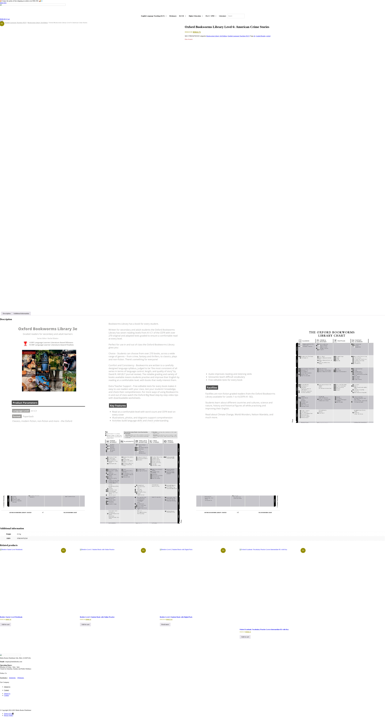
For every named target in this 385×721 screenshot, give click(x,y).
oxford (268, 36)
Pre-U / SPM (210, 16)
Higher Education (195, 16)
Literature (222, 16)
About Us (7, 687)
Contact (6, 690)
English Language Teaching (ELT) (153, 16)
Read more (165, 624)
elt (254, 36)
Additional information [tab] (21, 313)
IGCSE (181, 16)
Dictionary (173, 16)
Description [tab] (7, 313)
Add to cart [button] (5, 624)
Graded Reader (260, 36)
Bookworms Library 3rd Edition (38, 22)
